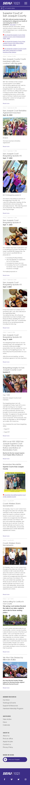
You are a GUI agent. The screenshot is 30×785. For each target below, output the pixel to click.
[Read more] (15, 72)
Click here (13, 24)
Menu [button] (25, 3)
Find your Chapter (14, 759)
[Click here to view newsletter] (15, 481)
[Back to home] (15, 3)
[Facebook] (4, 779)
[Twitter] (18, 779)
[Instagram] (25, 779)
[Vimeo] (11, 779)
